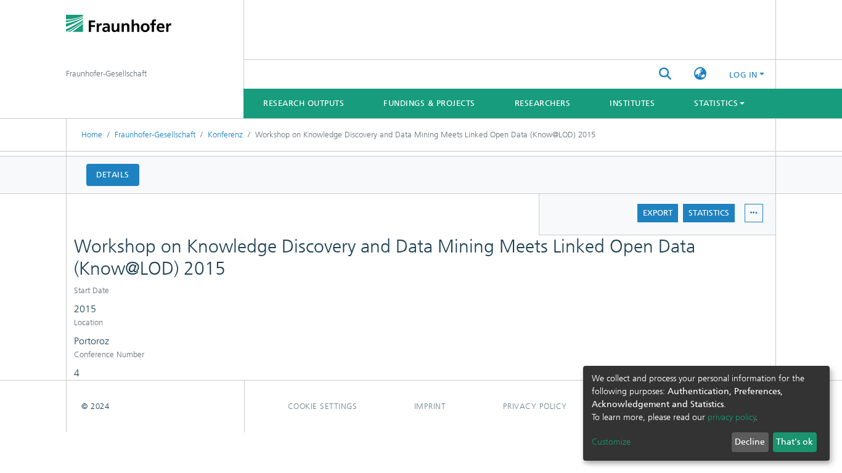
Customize (611, 442)
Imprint (430, 406)
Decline (750, 442)
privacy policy (732, 417)
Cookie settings (323, 406)
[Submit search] (665, 74)
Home (91, 134)
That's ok (794, 442)
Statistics (709, 212)
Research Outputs (303, 103)
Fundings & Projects (429, 103)
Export (657, 212)
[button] (700, 74)
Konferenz (225, 134)
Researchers (543, 103)
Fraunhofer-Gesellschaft (155, 134)
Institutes (632, 103)
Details (112, 174)
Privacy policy (535, 406)
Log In (743, 74)
